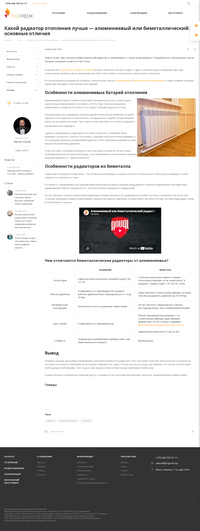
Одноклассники (111, 498)
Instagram (89, 498)
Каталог (9, 456)
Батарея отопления (68, 420)
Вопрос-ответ (127, 474)
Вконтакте (74, 498)
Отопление (86, 420)
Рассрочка (82, 474)
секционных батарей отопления (77, 69)
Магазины (82, 462)
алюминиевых (122, 80)
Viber (119, 498)
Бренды (124, 462)
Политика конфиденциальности (92, 483)
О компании (44, 456)
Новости (9, 159)
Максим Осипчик (22, 141)
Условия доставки (85, 466)
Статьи (8, 183)
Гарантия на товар (86, 478)
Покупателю (128, 456)
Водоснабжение (14, 468)
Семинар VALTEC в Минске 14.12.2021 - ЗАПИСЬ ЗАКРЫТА (20, 172)
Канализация (12, 474)
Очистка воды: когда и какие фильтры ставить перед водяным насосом (26, 243)
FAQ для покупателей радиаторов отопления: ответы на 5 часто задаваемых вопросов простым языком (26, 221)
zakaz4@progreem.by (167, 463)
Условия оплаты (84, 470)
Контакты (41, 474)
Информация (85, 456)
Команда (41, 466)
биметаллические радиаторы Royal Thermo (161, 324)
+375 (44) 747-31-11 (16, 3)
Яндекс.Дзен (126, 498)
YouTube (104, 498)
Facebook (81, 498)
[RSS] (188, 49)
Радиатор (51, 420)
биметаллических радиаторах (148, 80)
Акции (124, 466)
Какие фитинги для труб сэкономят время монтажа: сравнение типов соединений (26, 199)
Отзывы (41, 470)
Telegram (96, 498)
